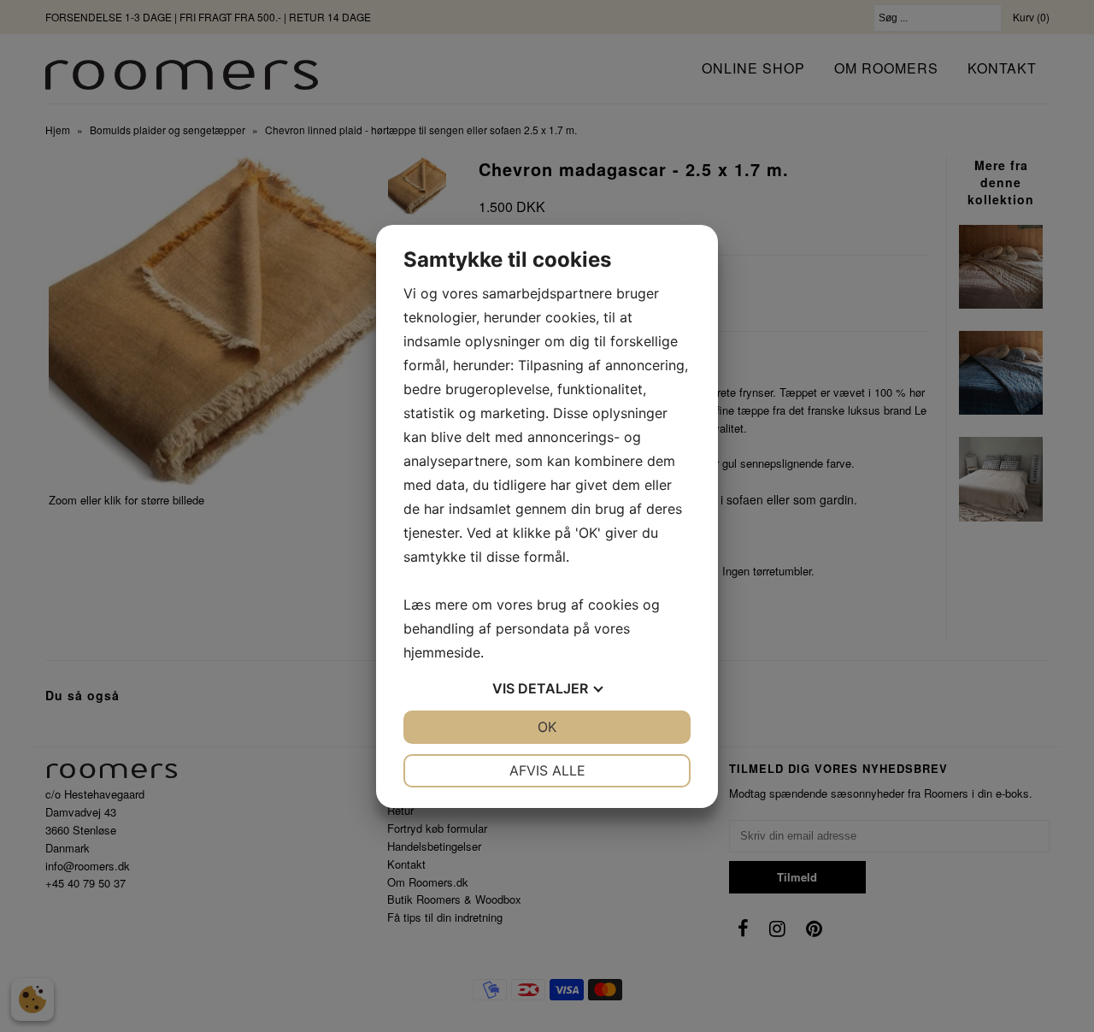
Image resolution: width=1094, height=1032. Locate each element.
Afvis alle (547, 770)
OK (547, 726)
